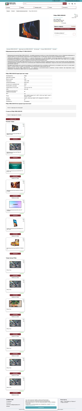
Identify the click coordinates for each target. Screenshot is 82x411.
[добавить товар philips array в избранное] (23, 261)
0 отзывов (63, 23)
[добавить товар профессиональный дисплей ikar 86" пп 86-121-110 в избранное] (23, 162)
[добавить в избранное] (76, 15)
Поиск (64, 3)
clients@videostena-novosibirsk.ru (72, 0)
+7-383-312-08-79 (64, 402)
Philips (62, 21)
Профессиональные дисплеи (58, 17)
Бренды (22, 7)
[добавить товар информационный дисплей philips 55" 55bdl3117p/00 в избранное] (23, 125)
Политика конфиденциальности (13, 404)
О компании (8, 401)
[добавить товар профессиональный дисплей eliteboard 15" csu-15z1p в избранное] (23, 220)
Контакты (65, 7)
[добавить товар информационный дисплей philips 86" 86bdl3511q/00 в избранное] (23, 143)
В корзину (15, 176)
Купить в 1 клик (15, 178)
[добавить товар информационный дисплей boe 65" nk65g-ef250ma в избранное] (23, 181)
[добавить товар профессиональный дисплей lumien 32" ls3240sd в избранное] (23, 201)
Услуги (50, 7)
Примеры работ (38, 7)
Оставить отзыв (13, 119)
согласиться (41, 407)
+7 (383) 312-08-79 (56, 0)
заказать (15, 139)
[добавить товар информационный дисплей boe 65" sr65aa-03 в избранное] (23, 239)
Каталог (8, 7)
